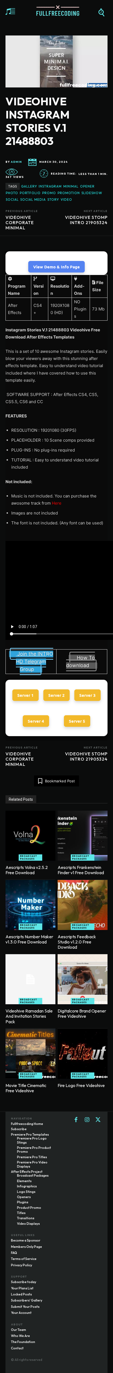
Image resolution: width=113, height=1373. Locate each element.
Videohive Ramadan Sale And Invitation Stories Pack (29, 1016)
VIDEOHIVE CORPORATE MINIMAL (19, 222)
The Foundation (23, 1342)
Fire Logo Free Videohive (81, 1085)
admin (16, 162)
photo (12, 193)
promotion (69, 193)
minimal (70, 186)
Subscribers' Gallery (26, 1300)
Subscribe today (23, 1282)
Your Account (21, 1313)
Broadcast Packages (28, 857)
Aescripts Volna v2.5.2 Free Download (26, 870)
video (66, 199)
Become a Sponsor (25, 1240)
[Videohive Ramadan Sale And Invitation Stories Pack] (30, 979)
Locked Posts (21, 1294)
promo (49, 193)
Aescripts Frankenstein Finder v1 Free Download (81, 870)
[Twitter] (98, 1120)
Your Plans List (22, 1288)
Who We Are (20, 1336)
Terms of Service (23, 1259)
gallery (29, 186)
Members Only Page (26, 1247)
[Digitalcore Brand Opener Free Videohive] (83, 979)
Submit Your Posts (25, 1307)
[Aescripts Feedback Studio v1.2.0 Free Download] (83, 905)
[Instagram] (87, 1120)
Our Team (18, 1330)
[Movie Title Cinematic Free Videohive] (30, 1054)
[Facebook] (76, 1120)
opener (87, 186)
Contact (17, 1348)
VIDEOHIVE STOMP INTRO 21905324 (86, 219)
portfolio (30, 193)
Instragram (50, 186)
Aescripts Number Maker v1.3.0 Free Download (29, 939)
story (53, 199)
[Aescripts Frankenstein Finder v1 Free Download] (83, 836)
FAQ (14, 1253)
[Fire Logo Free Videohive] (83, 1054)
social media (33, 199)
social (12, 199)
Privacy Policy (21, 1265)
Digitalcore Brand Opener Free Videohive (82, 1013)
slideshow (91, 193)
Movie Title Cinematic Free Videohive (25, 1088)
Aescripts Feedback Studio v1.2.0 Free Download (77, 942)
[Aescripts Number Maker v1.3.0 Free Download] (30, 905)
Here (56, 503)
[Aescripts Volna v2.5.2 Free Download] (30, 836)
